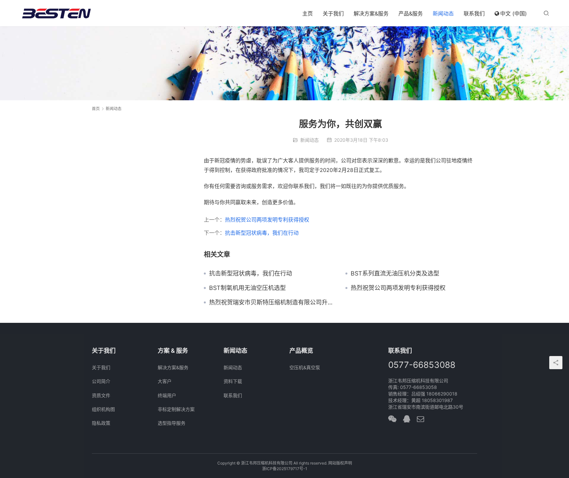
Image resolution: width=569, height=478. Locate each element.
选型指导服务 (171, 423)
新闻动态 (443, 13)
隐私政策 (101, 423)
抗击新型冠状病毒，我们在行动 (262, 232)
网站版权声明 (340, 463)
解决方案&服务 (371, 13)
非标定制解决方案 (176, 409)
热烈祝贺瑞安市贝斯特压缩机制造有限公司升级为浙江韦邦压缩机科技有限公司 (272, 302)
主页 (307, 13)
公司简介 (101, 381)
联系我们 (474, 13)
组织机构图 (103, 409)
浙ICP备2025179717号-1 (284, 468)
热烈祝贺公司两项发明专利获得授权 (267, 219)
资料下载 (233, 381)
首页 (96, 108)
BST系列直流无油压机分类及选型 (395, 273)
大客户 (165, 381)
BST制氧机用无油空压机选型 (247, 288)
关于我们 (333, 13)
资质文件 (101, 395)
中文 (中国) (513, 13)
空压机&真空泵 (304, 367)
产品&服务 (410, 13)
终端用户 (167, 395)
